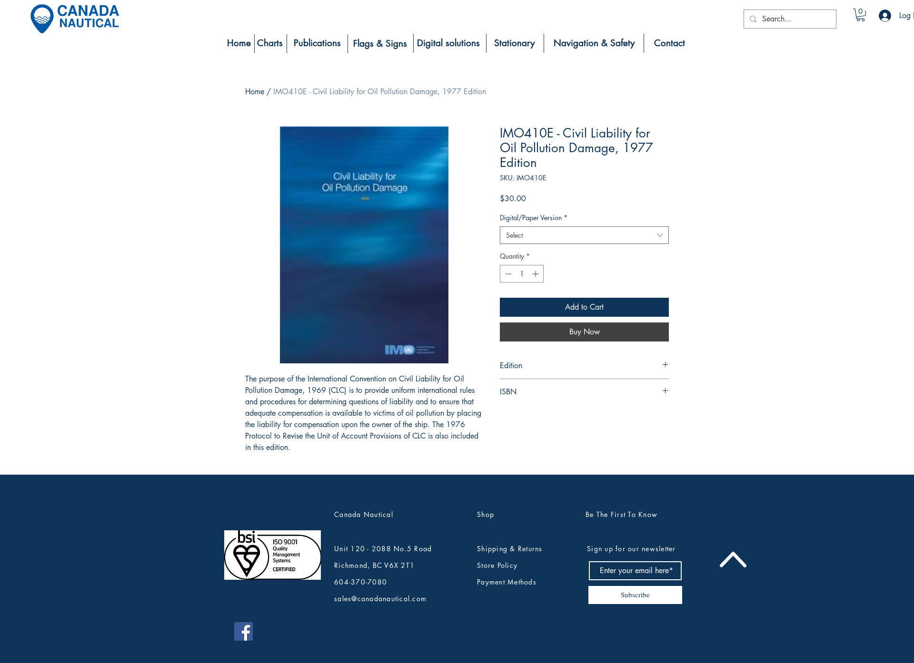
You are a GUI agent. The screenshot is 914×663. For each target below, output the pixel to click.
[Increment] (536, 273)
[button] (860, 15)
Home (254, 92)
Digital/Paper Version (533, 217)
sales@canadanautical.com (380, 598)
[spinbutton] (521, 273)
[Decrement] (507, 273)
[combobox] (584, 235)
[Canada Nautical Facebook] (243, 631)
